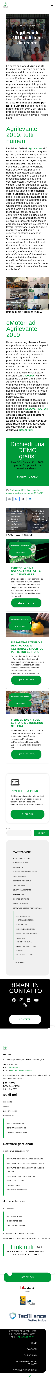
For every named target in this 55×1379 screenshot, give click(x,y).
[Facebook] (14, 1000)
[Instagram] (21, 1000)
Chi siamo (7, 1102)
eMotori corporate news (25, 872)
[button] (52, 5)
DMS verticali (13, 1185)
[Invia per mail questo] (9, 499)
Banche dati (22, 924)
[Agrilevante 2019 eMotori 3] (38, 282)
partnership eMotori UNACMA (29, 493)
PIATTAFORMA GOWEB (16, 1225)
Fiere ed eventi (27, 26)
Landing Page (19, 885)
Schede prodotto (36, 1251)
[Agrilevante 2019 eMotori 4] (17, 282)
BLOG (39, 1247)
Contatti (7, 1106)
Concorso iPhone (21, 863)
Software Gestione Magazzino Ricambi (25, 1159)
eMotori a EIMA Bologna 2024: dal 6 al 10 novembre (26, 571)
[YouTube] (36, 1000)
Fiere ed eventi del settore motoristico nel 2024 (27, 723)
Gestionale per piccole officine (18, 1234)
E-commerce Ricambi (25, 929)
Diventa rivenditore (16, 1128)
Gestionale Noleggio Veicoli (21, 1176)
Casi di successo (21, 1255)
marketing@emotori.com (21, 1070)
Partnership (18, 894)
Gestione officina (25, 955)
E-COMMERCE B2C (14, 1221)
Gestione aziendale (22, 881)
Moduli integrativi (15, 1181)
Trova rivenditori (15, 1123)
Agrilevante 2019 (18, 490)
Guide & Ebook (15, 1251)
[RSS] (25, 1005)
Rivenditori (8, 1115)
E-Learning (30, 1355)
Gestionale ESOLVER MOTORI (16, 1151)
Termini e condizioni (25, 1370)
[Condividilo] (16, 499)
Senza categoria (20, 903)
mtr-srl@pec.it (14, 1067)
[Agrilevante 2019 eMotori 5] (38, 304)
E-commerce (9, 1208)
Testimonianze (19, 963)
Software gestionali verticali (27, 908)
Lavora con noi (10, 1111)
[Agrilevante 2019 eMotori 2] (17, 293)
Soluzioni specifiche (17, 1190)
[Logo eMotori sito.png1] (5, 5)
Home (34, 1343)
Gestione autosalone (26, 933)
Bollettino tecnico (22, 858)
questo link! (26, 430)
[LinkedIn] (28, 1000)
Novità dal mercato (22, 890)
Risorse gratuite (21, 899)
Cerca (8, 828)
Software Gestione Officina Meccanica (25, 1163)
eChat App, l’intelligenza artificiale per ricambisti (27, 1238)
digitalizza (18, 867)
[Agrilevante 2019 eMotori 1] (38, 293)
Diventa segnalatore (17, 1132)
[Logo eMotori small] (10, 1048)
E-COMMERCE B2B (14, 1216)
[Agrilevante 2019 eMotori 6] (17, 304)
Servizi (37, 1255)
